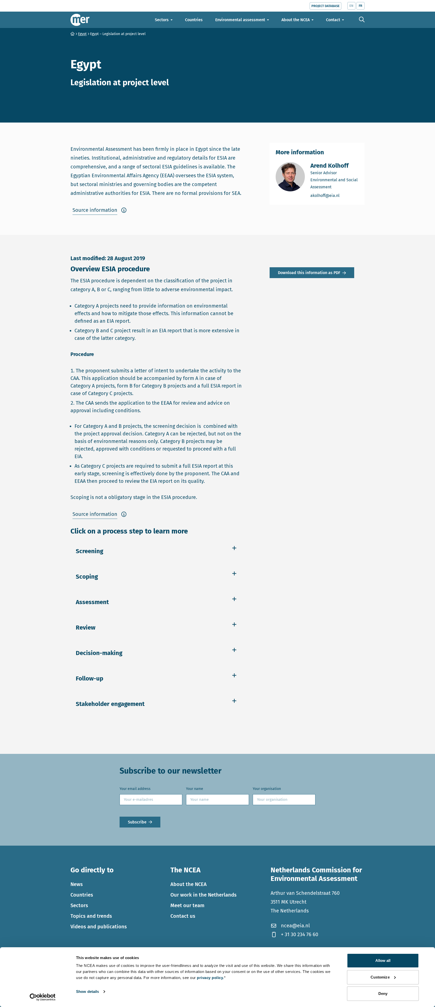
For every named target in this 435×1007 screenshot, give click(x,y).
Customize (380, 977)
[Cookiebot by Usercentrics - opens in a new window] (43, 997)
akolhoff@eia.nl (334, 195)
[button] (99, 210)
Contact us (182, 916)
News (76, 884)
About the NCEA (188, 884)
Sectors (79, 905)
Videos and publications (98, 926)
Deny (382, 993)
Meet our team (187, 905)
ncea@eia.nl (295, 926)
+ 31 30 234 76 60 (299, 934)
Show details (87, 991)
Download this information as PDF (309, 272)
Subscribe (137, 822)
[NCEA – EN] (80, 20)
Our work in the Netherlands (203, 895)
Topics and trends (91, 916)
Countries (81, 895)
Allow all (383, 960)
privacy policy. (210, 977)
